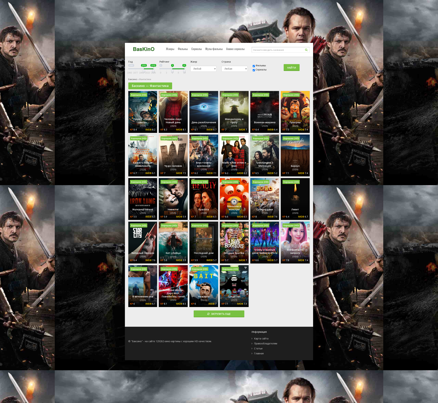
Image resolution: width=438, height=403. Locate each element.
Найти (291, 67)
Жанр (193, 61)
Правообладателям (265, 343)
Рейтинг (164, 61)
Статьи (258, 348)
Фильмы (183, 49)
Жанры (170, 49)
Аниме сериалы (235, 49)
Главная (259, 353)
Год (130, 61)
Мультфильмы (214, 49)
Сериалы (196, 49)
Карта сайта (261, 338)
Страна (226, 61)
